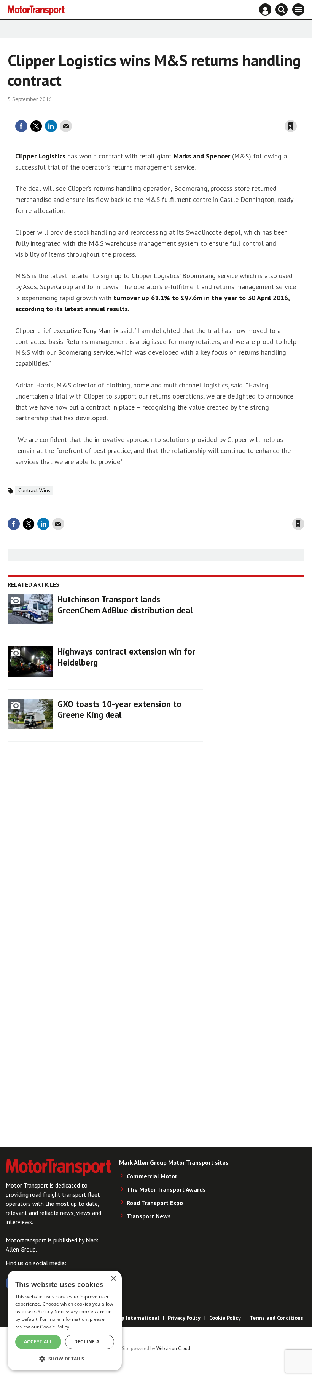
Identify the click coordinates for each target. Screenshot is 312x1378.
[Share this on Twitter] (36, 126)
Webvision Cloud (173, 1348)
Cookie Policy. (55, 1327)
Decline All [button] (89, 1341)
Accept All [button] (38, 1341)
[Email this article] (66, 126)
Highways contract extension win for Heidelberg (126, 657)
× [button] (113, 1279)
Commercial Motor (152, 1176)
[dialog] (65, 1320)
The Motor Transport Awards (166, 1189)
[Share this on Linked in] (51, 126)
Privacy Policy (184, 1317)
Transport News (149, 1216)
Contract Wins (34, 490)
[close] (296, 111)
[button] (64, 1358)
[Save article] (291, 126)
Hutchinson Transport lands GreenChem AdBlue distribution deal (125, 605)
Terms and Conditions (276, 1317)
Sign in (200, 111)
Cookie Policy (225, 1317)
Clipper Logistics (40, 156)
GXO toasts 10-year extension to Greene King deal (119, 709)
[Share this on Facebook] (21, 126)
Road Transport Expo (155, 1203)
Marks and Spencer (202, 156)
